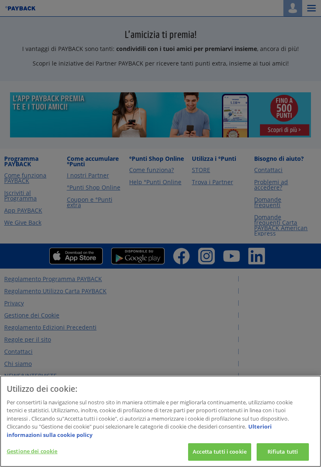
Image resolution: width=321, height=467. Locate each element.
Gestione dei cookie (32, 451)
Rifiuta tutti (283, 451)
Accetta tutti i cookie (220, 451)
